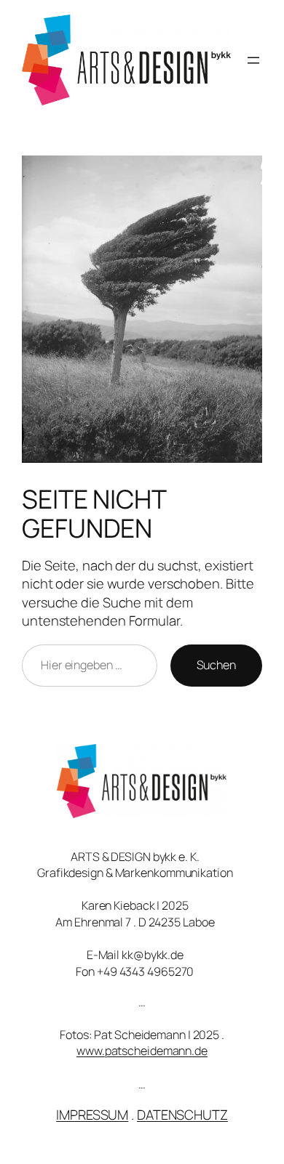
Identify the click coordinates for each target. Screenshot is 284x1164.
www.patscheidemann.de (142, 1051)
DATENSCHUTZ (182, 1114)
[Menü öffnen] (253, 60)
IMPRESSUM (92, 1114)
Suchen (216, 665)
